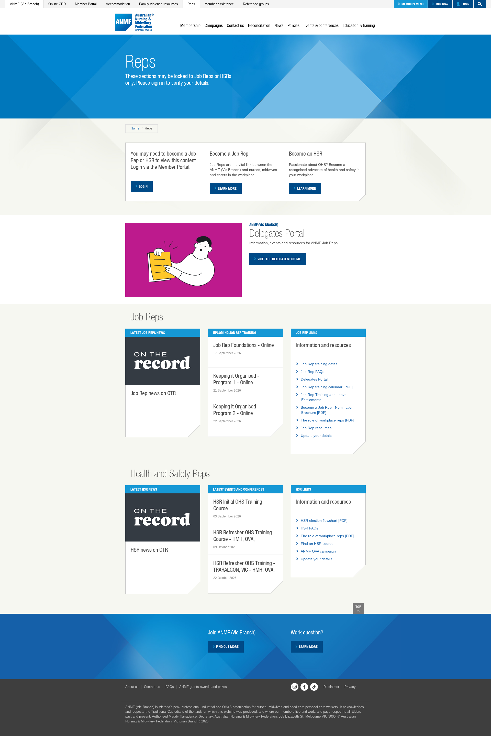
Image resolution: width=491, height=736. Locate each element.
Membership (190, 25)
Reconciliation (259, 25)
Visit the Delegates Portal (279, 259)
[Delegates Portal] (183, 259)
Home (135, 128)
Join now (442, 4)
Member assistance (219, 4)
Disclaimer (331, 687)
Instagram (294, 687)
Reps (191, 4)
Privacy (350, 687)
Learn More (227, 188)
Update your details (316, 436)
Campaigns (214, 25)
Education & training (359, 25)
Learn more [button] (308, 647)
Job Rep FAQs (312, 372)
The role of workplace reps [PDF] (327, 420)
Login (465, 4)
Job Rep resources (316, 428)
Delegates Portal (314, 379)
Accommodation (118, 4)
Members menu (412, 4)
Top (358, 607)
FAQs (169, 687)
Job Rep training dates (319, 364)
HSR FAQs (309, 528)
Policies (293, 25)
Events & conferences (321, 25)
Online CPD (57, 4)
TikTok (314, 687)
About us (132, 687)
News (278, 25)
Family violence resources (158, 4)
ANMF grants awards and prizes (203, 687)
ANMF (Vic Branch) (24, 4)
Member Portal (86, 4)
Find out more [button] (227, 647)
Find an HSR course (317, 544)
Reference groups (256, 4)
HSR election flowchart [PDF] (324, 520)
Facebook (304, 687)
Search (480, 4)
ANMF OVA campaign (318, 551)
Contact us (235, 25)
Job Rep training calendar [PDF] (327, 387)
